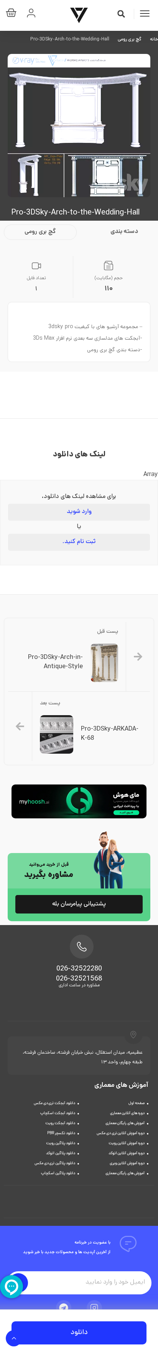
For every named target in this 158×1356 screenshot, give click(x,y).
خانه (154, 39)
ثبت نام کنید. (79, 542)
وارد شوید (79, 512)
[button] (121, 14)
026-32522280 (79, 969)
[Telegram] (63, 1308)
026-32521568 (79, 979)
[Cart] (13, 14)
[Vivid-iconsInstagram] (94, 1308)
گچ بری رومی (130, 39)
